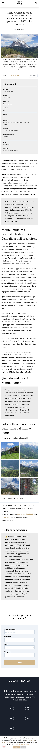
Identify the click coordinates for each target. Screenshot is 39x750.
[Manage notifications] (4, 746)
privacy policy (30, 740)
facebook (29, 514)
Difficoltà (7, 637)
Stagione (7, 652)
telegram (5, 517)
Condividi (33, 75)
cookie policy (6, 742)
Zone (4, 75)
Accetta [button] (16, 747)
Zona (6, 644)
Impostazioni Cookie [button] (22, 744)
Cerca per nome (9, 629)
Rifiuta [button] (23, 747)
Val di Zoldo (14, 75)
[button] (10, 450)
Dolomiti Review (19, 681)
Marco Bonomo (19, 29)
